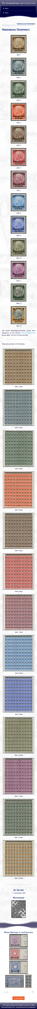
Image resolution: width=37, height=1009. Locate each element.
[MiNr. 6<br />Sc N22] (18, 157)
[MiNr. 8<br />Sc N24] (18, 202)
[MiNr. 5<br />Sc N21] (18, 134)
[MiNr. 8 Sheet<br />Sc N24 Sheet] (18, 653)
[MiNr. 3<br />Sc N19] (18, 89)
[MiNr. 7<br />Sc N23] (18, 179)
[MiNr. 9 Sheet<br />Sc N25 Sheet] (18, 694)
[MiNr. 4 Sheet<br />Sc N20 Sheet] (18, 489)
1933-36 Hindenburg (28, 333)
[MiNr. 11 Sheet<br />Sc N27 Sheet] (18, 776)
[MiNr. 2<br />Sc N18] (19, 66)
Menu (6, 8)
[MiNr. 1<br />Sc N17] (18, 44)
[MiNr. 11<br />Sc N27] (18, 270)
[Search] (32, 992)
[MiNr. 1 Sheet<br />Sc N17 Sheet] (18, 366)
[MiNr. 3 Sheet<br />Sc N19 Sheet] (18, 448)
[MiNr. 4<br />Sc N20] (18, 112)
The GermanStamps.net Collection (18, 3)
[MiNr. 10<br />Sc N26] (18, 247)
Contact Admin (18, 998)
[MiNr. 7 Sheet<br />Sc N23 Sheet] (18, 612)
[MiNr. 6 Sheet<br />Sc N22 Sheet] (18, 571)
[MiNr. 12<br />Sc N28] (18, 292)
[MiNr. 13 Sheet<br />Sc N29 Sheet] (18, 858)
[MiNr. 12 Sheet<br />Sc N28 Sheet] (18, 817)
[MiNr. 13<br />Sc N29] (18, 315)
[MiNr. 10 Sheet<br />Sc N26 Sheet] (18, 735)
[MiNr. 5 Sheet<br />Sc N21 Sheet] (18, 530)
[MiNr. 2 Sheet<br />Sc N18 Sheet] (18, 407)
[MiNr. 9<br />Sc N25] (18, 224)
